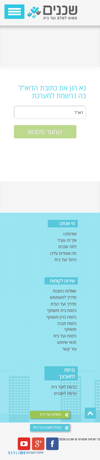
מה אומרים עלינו (63, 253)
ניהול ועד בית (65, 259)
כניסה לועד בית (63, 387)
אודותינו (69, 234)
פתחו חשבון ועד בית (47, 427)
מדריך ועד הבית (63, 304)
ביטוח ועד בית (64, 336)
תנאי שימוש (66, 342)
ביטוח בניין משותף (61, 317)
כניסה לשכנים (65, 393)
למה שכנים (67, 246)
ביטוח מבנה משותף (66, 326)
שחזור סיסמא (45, 131)
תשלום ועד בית (51, 414)
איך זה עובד (67, 240)
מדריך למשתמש (63, 297)
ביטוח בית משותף (61, 310)
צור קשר (69, 349)
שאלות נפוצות (64, 291)
